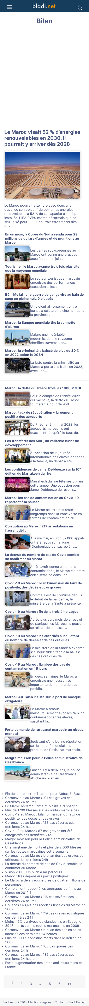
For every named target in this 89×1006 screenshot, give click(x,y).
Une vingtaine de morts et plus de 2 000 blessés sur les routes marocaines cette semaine (43, 849)
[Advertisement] (44, 78)
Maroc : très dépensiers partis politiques (37, 876)
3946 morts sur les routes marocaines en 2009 (42, 926)
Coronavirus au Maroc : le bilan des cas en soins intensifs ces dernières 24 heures (43, 932)
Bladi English (77, 1002)
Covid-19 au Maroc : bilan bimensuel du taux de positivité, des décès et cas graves (42, 816)
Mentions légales (40, 1002)
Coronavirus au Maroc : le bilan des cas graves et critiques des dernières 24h (44, 857)
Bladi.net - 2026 (14, 1002)
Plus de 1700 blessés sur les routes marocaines (42, 810)
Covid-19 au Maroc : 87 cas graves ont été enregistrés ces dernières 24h (38, 833)
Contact (60, 1002)
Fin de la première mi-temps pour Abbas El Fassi (43, 794)
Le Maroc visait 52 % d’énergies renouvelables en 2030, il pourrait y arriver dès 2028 (42, 138)
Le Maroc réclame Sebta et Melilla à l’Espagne (41, 806)
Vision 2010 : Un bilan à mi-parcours (33, 872)
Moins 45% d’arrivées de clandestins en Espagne (43, 921)
